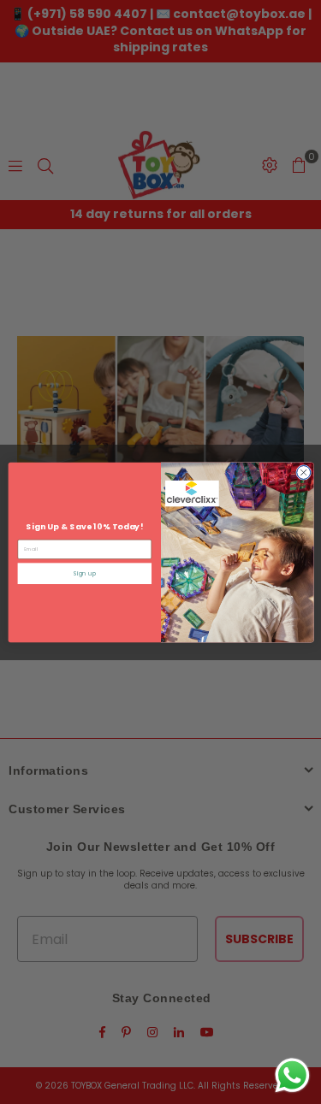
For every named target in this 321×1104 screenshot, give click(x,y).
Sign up (84, 573)
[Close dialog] (303, 472)
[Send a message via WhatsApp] (292, 1075)
